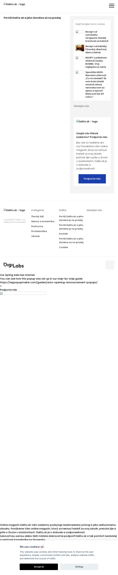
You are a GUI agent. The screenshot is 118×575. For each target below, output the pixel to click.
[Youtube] (92, 111)
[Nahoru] (109, 265)
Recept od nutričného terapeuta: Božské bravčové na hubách (96, 36)
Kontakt (63, 233)
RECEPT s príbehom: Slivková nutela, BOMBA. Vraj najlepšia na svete (96, 62)
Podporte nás (92, 179)
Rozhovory (37, 226)
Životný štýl (37, 216)
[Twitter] (81, 111)
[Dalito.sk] (17, 6)
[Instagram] (98, 111)
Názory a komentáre (42, 221)
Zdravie (35, 236)
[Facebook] (76, 111)
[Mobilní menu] (111, 6)
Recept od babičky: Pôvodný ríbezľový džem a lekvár (96, 49)
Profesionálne (39, 231)
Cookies (63, 247)
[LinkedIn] (87, 111)
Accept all (39, 566)
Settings (79, 566)
